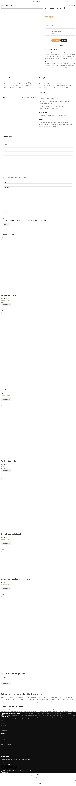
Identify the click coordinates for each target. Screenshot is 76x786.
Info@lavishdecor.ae (6, 762)
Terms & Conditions (6, 742)
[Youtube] (11, 767)
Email (5, 211)
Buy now (64, 40)
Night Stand (9, 5)
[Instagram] (7, 767)
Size (47, 31)
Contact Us (4, 728)
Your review (6, 187)
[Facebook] (3, 767)
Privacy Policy (4, 739)
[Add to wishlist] (3, 531)
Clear (52, 33)
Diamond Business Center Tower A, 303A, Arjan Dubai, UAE (15, 759)
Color (47, 25)
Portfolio (3, 723)
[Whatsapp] (15, 767)
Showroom (4, 730)
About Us (3, 725)
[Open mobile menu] (1, 1)
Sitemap (3, 736)
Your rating (6, 182)
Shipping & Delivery (6, 744)
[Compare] (3, 547)
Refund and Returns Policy (7, 747)
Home (3, 5)
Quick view (7, 547)
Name (5, 205)
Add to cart (55, 40)
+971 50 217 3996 (5, 764)
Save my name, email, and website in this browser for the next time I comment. (24, 220)
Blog (2, 720)
